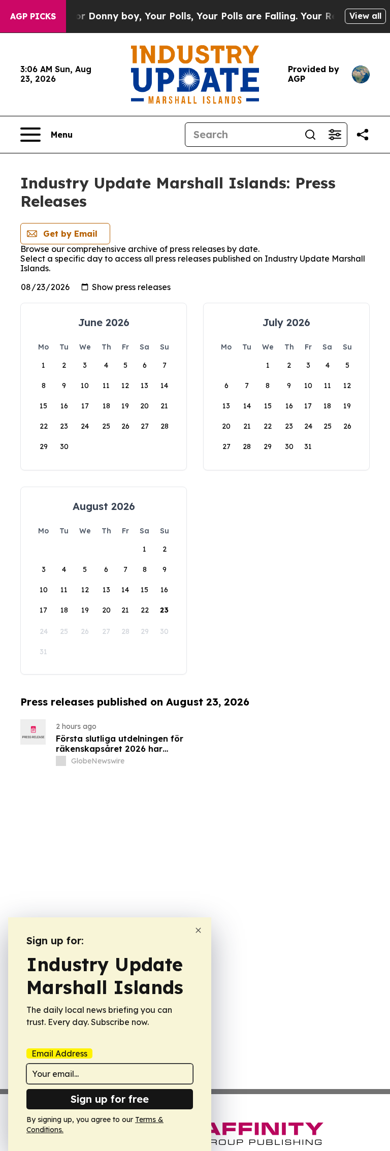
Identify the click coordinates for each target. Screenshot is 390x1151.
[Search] (310, 134)
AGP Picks (33, 16)
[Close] (198, 930)
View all (365, 16)
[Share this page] (362, 134)
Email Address (59, 1053)
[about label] (61, 761)
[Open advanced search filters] (334, 134)
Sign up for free (110, 1099)
